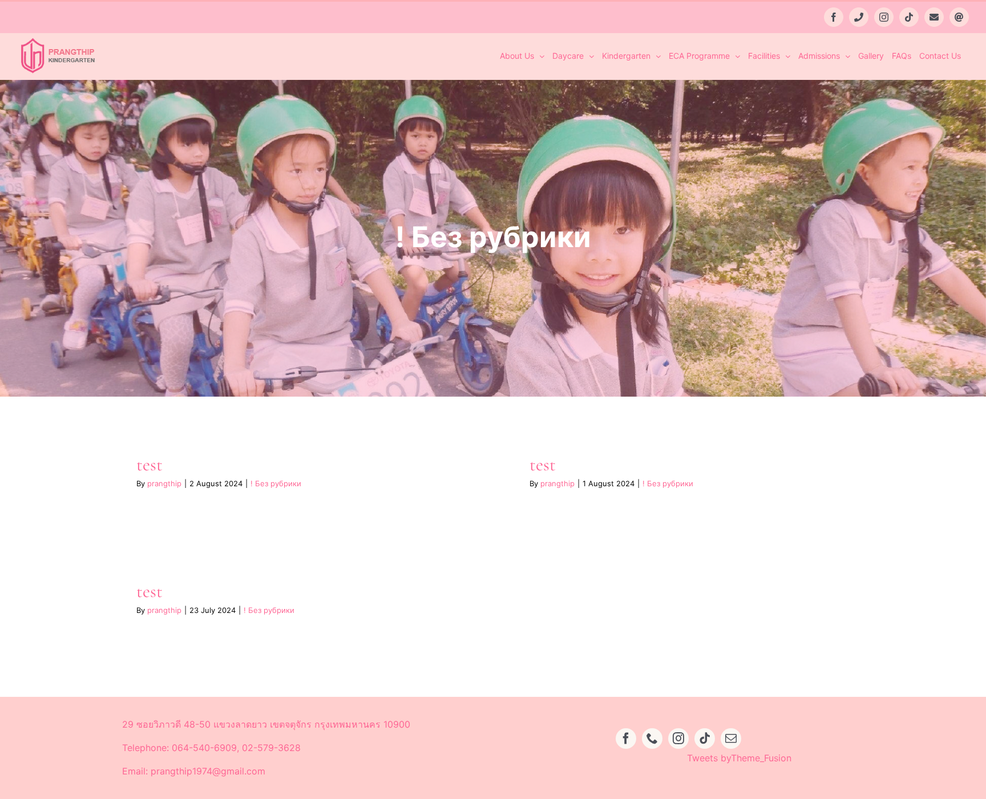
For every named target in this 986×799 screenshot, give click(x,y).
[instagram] (678, 738)
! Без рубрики (275, 483)
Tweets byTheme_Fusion (739, 758)
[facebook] (626, 738)
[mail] (731, 738)
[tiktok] (704, 738)
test (149, 464)
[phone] (652, 738)
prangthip (164, 483)
